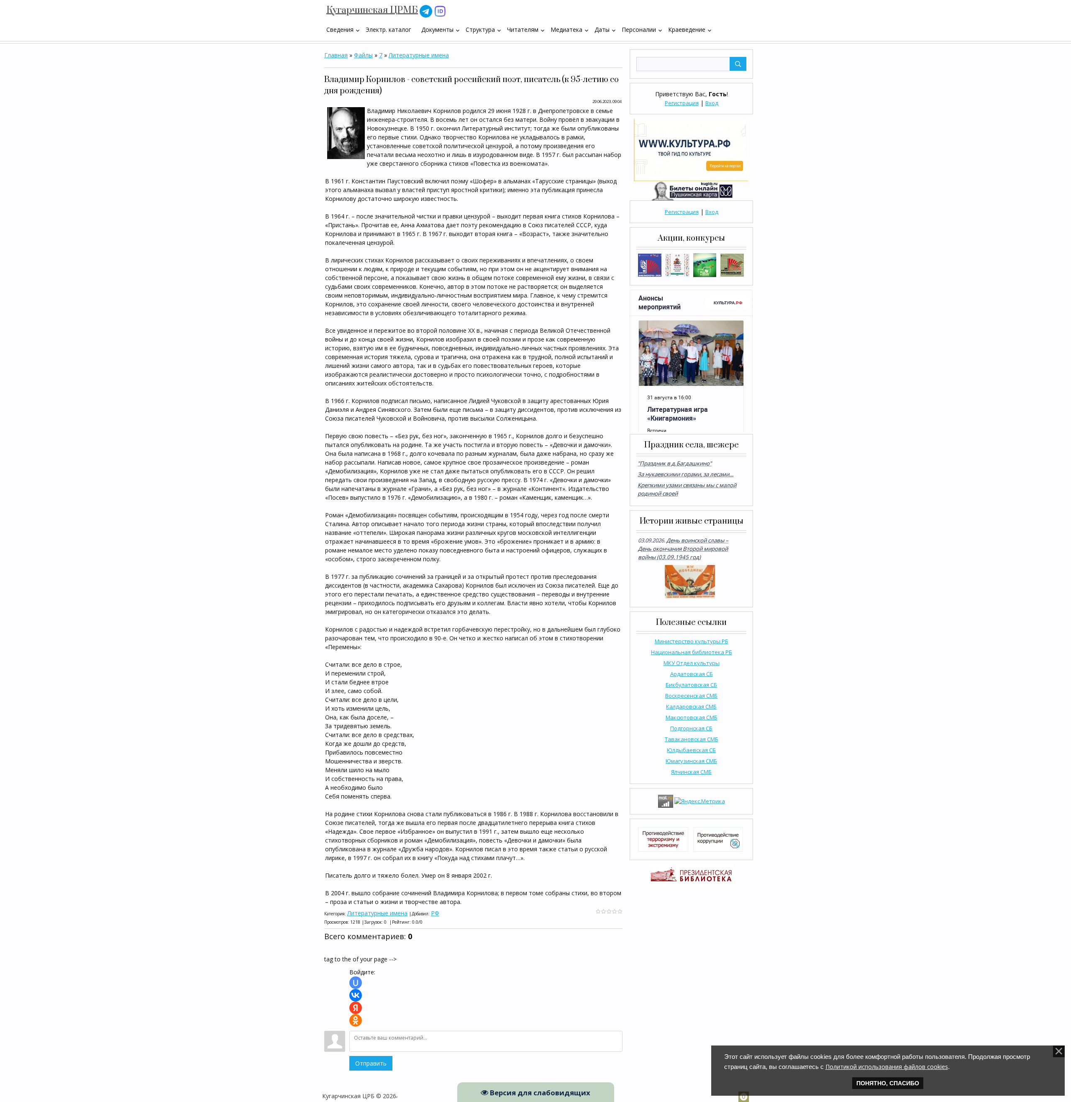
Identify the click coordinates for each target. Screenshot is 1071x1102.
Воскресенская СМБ (691, 695)
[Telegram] (426, 11)
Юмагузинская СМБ (691, 761)
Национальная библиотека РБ (691, 652)
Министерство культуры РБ (691, 641)
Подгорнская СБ (691, 728)
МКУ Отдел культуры (692, 663)
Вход (711, 103)
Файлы (363, 55)
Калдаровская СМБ (691, 706)
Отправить (371, 1063)
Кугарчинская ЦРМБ (372, 10)
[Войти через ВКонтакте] (355, 995)
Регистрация (682, 103)
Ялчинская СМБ (691, 772)
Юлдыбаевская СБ (691, 750)
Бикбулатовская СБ (691, 684)
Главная (336, 55)
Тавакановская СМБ (691, 739)
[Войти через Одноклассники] (355, 1020)
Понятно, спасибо (887, 1083)
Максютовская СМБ (691, 717)
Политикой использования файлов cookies (886, 1067)
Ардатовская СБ (691, 674)
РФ (435, 913)
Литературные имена (419, 55)
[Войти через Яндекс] (355, 1008)
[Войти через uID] (355, 982)
